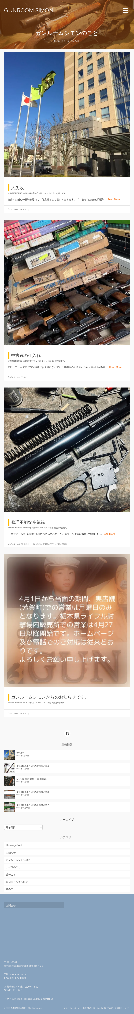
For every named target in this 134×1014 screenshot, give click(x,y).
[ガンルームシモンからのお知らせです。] (67, 620)
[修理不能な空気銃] (67, 449)
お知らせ (11, 852)
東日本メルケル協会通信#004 (32, 766)
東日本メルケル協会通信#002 (32, 805)
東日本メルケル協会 (17, 881)
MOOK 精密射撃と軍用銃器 (31, 779)
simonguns (16, 193)
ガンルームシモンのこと (19, 209)
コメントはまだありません (54, 193)
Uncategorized (14, 845)
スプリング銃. (54, 544)
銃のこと (11, 889)
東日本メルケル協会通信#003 (32, 792)
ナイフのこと (13, 867)
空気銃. (64, 544)
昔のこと (11, 874)
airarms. (39, 544)
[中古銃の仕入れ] (67, 282)
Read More (113, 199)
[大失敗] (67, 114)
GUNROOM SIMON (28, 10)
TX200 (45, 544)
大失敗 (20, 752)
